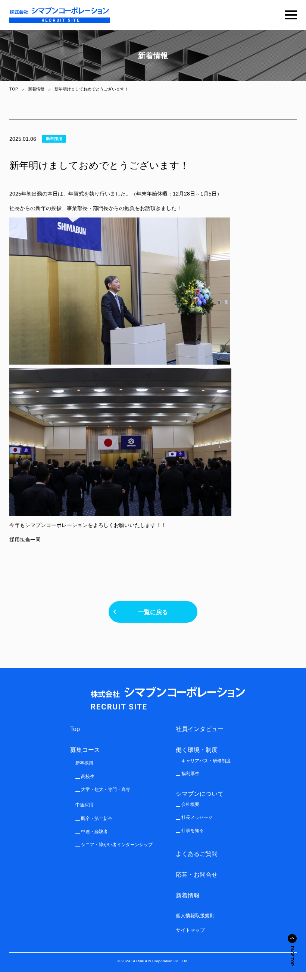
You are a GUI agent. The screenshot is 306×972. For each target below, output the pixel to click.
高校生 (87, 776)
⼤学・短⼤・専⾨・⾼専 (105, 789)
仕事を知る (192, 830)
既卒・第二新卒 (96, 818)
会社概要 (190, 804)
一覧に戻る (153, 612)
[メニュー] (291, 15)
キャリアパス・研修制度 (206, 760)
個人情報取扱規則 (195, 915)
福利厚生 (190, 773)
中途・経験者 (94, 831)
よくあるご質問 (197, 853)
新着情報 (188, 895)
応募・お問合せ (197, 874)
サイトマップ (190, 930)
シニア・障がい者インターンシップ (117, 844)
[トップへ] (292, 938)
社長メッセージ (197, 817)
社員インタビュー (200, 728)
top (75, 728)
